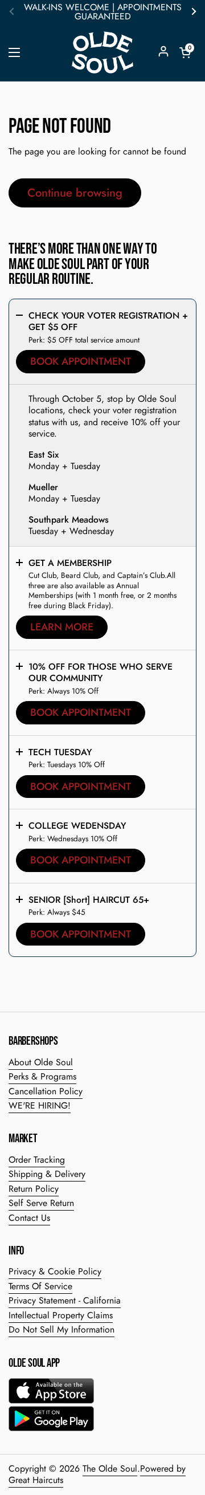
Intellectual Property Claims (61, 1315)
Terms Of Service (40, 1286)
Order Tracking (37, 1159)
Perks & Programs (42, 1076)
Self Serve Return (41, 1202)
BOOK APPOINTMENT (80, 361)
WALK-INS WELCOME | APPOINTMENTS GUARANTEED (103, 12)
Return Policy (34, 1188)
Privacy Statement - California (65, 1300)
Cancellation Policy (46, 1091)
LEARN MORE (61, 627)
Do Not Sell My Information (61, 1329)
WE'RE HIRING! (40, 1105)
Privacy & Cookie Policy (55, 1271)
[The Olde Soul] (102, 52)
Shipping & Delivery (47, 1173)
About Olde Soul (41, 1062)
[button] (185, 52)
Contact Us (29, 1217)
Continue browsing (74, 192)
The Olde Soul (110, 1468)
